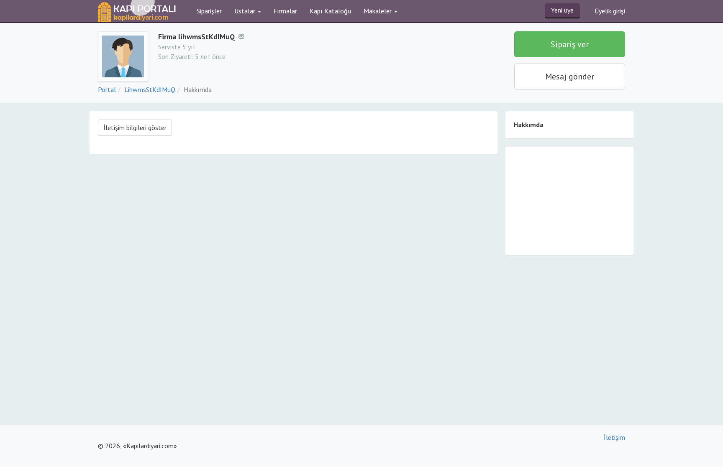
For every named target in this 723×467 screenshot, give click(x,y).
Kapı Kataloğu (330, 11)
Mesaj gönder (569, 76)
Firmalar (285, 11)
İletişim (614, 437)
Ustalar (245, 11)
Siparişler (209, 11)
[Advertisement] (569, 200)
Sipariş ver (570, 44)
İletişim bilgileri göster (135, 127)
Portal (107, 89)
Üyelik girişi (610, 11)
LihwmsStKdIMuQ (149, 89)
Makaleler (378, 11)
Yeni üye (562, 10)
